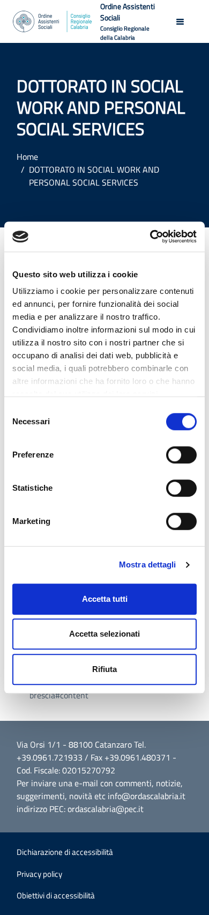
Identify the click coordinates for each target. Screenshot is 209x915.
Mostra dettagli (147, 564)
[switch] (181, 454)
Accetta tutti (105, 598)
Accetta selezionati (104, 633)
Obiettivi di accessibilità (56, 895)
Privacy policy (39, 874)
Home (27, 156)
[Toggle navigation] (180, 21)
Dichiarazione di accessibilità (65, 852)
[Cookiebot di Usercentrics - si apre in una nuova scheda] (150, 236)
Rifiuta (104, 669)
